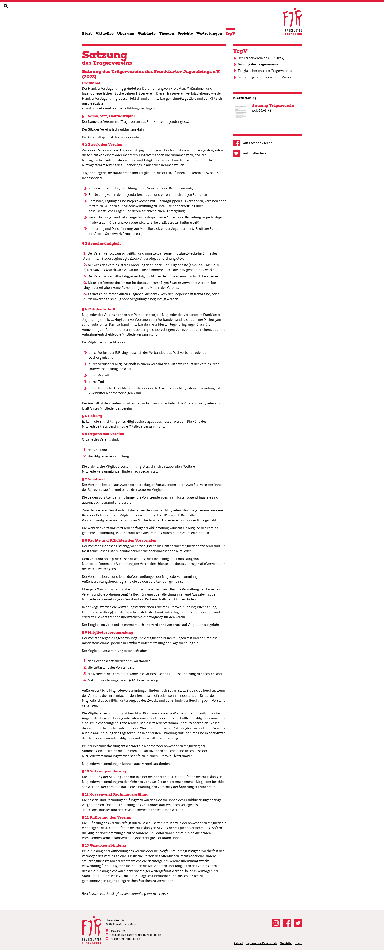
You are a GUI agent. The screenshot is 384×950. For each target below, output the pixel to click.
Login (298, 943)
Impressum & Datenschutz (261, 943)
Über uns (125, 33)
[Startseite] (292, 21)
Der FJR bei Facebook (287, 923)
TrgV (230, 33)
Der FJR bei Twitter (298, 923)
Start (87, 33)
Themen (166, 33)
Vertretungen (209, 33)
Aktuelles (105, 33)
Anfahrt (238, 943)
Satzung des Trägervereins (258, 64)
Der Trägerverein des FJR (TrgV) (261, 58)
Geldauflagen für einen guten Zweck (265, 77)
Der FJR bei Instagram (276, 923)
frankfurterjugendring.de (125, 939)
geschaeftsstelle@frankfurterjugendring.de (135, 935)
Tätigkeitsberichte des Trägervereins (265, 71)
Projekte (185, 33)
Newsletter (286, 943)
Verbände (147, 33)
